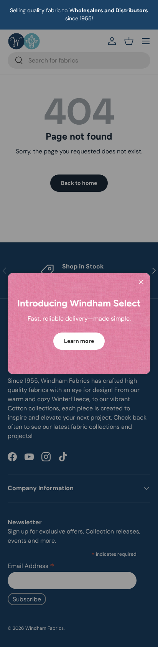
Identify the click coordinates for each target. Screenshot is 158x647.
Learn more (79, 340)
